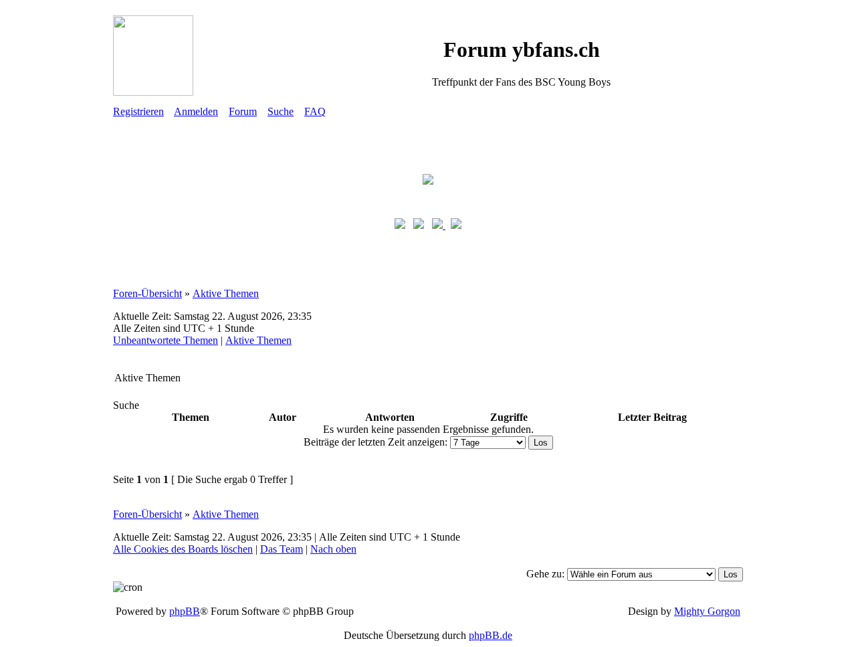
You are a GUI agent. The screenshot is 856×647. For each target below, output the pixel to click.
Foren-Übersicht (147, 293)
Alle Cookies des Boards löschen (183, 549)
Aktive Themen (226, 293)
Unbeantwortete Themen (165, 340)
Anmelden (196, 111)
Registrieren (138, 111)
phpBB (184, 611)
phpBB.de (490, 635)
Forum (243, 111)
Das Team (281, 549)
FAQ (315, 111)
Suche (281, 111)
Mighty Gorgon (707, 611)
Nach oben (333, 549)
